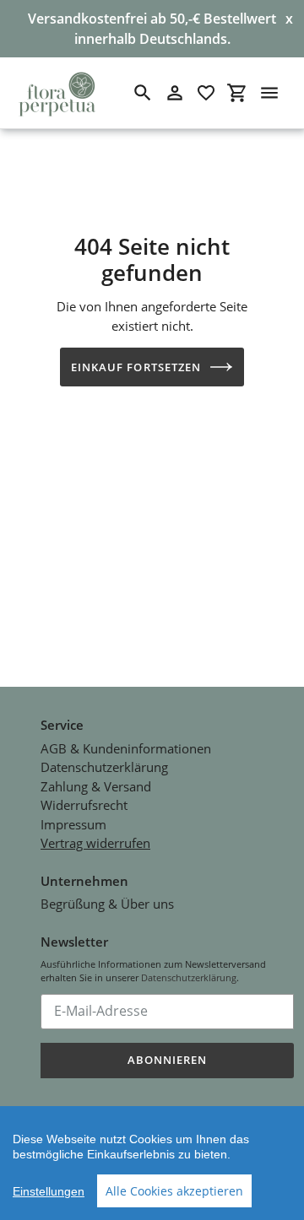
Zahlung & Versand (96, 786)
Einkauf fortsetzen (136, 367)
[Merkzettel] (206, 93)
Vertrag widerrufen (95, 842)
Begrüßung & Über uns (107, 903)
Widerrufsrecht (84, 804)
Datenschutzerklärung (104, 766)
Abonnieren (167, 1059)
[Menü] (269, 93)
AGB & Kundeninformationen (126, 748)
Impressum (73, 824)
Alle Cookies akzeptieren (174, 1191)
